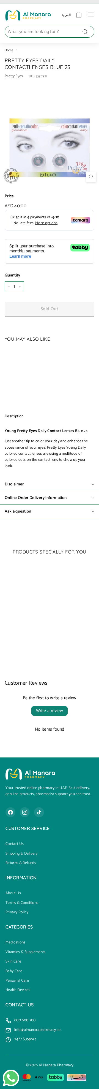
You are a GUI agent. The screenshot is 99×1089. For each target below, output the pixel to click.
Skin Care (13, 962)
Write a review (49, 711)
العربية (66, 15)
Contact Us (15, 844)
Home (9, 50)
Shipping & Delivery (22, 854)
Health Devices (18, 990)
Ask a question (18, 511)
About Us (13, 893)
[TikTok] (39, 812)
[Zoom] (91, 177)
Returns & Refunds (21, 863)
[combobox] (49, 32)
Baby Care (14, 971)
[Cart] (78, 15)
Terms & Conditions (22, 903)
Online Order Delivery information (36, 497)
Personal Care (17, 981)
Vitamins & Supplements (26, 952)
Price (9, 196)
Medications (16, 943)
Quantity (12, 275)
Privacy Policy (17, 912)
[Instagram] (25, 812)
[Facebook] (10, 812)
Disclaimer (14, 484)
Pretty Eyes (14, 76)
